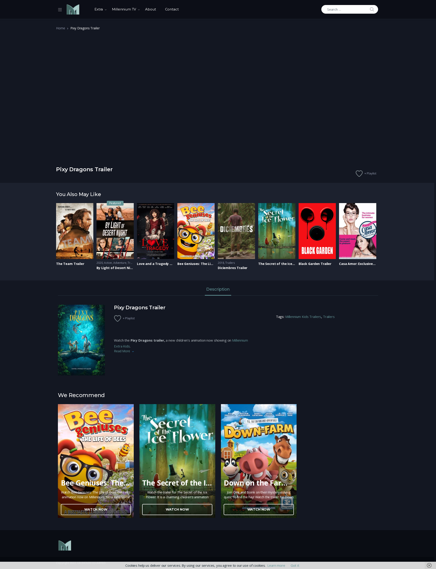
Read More (122, 351)
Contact (172, 9)
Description (218, 289)
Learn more (276, 565)
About (150, 9)
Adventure (119, 263)
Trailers (132, 263)
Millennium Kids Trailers (303, 316)
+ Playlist (370, 173)
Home (60, 28)
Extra (98, 9)
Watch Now (95, 509)
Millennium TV (124, 9)
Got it (295, 565)
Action (108, 263)
